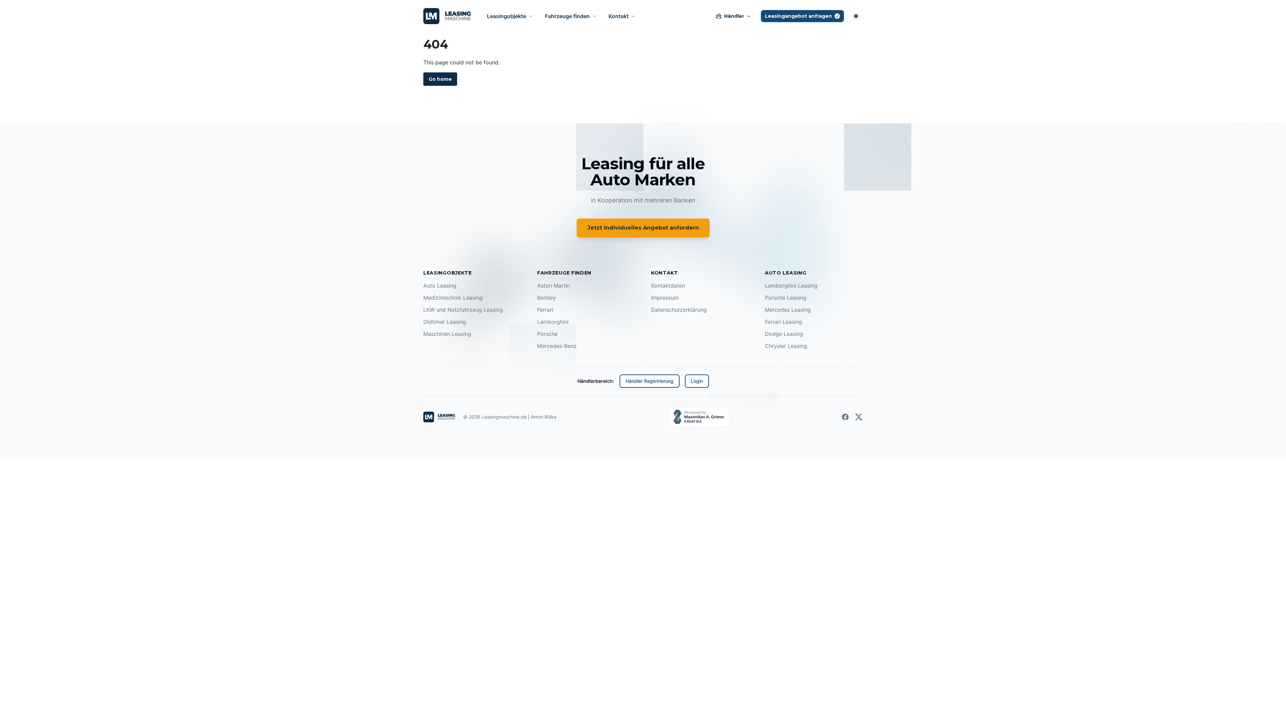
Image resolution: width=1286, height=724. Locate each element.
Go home (440, 79)
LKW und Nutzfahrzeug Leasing (463, 309)
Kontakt (619, 16)
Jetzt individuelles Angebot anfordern (643, 228)
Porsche (547, 333)
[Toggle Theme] (856, 16)
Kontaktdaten (668, 285)
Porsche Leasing (785, 297)
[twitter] (859, 417)
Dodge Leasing (784, 333)
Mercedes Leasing (788, 309)
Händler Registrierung (649, 381)
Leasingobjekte (506, 16)
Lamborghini (553, 321)
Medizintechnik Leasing (453, 297)
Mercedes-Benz (557, 346)
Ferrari (545, 309)
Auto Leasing (439, 285)
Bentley (546, 297)
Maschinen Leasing (447, 333)
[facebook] (845, 417)
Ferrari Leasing (783, 321)
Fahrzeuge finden (567, 16)
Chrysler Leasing (786, 346)
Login (697, 381)
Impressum (664, 297)
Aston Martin (553, 285)
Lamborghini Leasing (791, 285)
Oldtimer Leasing (444, 321)
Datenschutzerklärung (679, 309)
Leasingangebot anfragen (798, 16)
